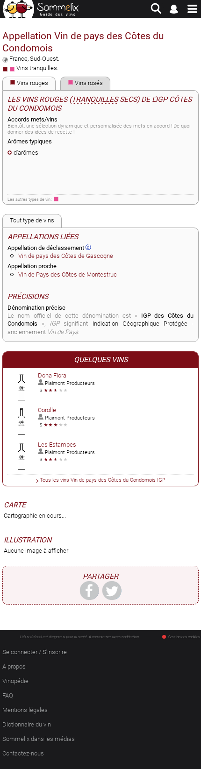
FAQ (7, 695)
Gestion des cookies (184, 637)
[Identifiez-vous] (174, 9)
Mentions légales (25, 709)
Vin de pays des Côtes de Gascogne (65, 255)
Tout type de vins (32, 220)
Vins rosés (88, 82)
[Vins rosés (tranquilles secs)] (56, 199)
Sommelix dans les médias (38, 738)
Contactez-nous (23, 753)
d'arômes (26, 152)
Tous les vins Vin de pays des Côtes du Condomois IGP (102, 480)
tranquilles (95, 99)
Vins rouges (31, 82)
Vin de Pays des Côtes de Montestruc (67, 274)
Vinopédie (15, 680)
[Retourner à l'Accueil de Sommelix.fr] (40, 9)
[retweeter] (112, 590)
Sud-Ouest (44, 58)
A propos (14, 666)
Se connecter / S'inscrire (34, 651)
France (18, 58)
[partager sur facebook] (89, 590)
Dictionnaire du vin (26, 724)
